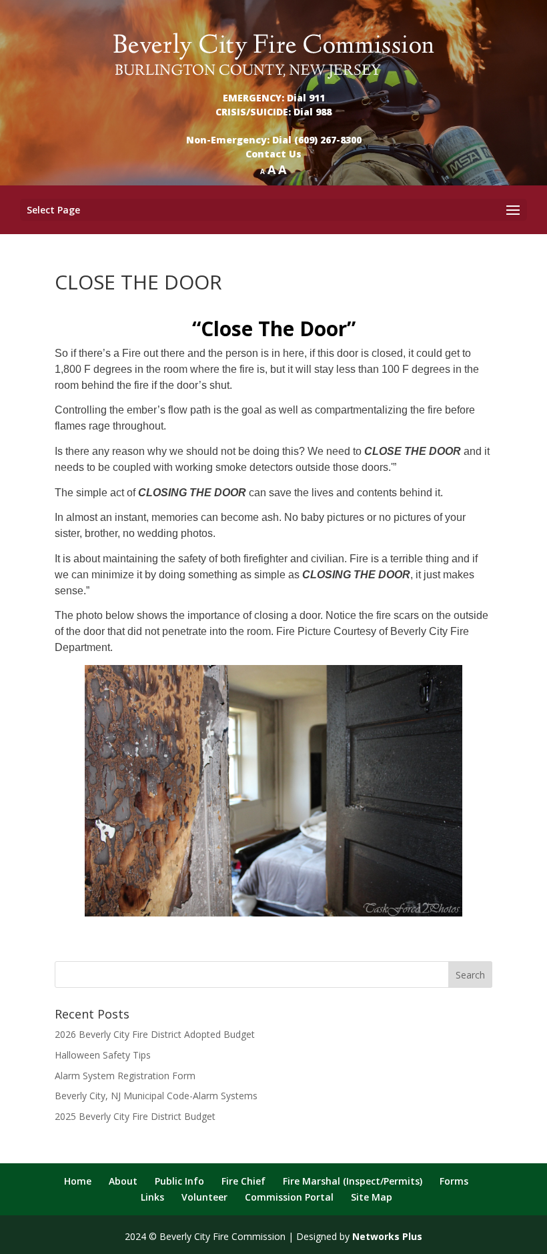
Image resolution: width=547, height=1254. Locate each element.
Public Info (179, 1181)
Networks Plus (387, 1236)
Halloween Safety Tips (103, 1055)
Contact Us (273, 153)
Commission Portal (289, 1197)
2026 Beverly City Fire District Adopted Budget (155, 1034)
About (123, 1181)
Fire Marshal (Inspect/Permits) (352, 1181)
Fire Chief (243, 1181)
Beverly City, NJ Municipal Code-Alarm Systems (156, 1095)
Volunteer (204, 1197)
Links (152, 1197)
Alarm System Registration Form (125, 1075)
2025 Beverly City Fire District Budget (135, 1116)
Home (77, 1181)
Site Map (371, 1197)
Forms (454, 1181)
